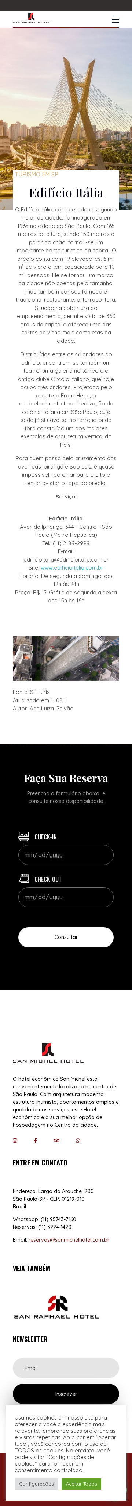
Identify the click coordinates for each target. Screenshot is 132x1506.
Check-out (47, 879)
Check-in (45, 836)
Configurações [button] (36, 1484)
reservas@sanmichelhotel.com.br (69, 1240)
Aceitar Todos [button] (81, 1484)
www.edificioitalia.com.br (72, 567)
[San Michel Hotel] (31, 18)
